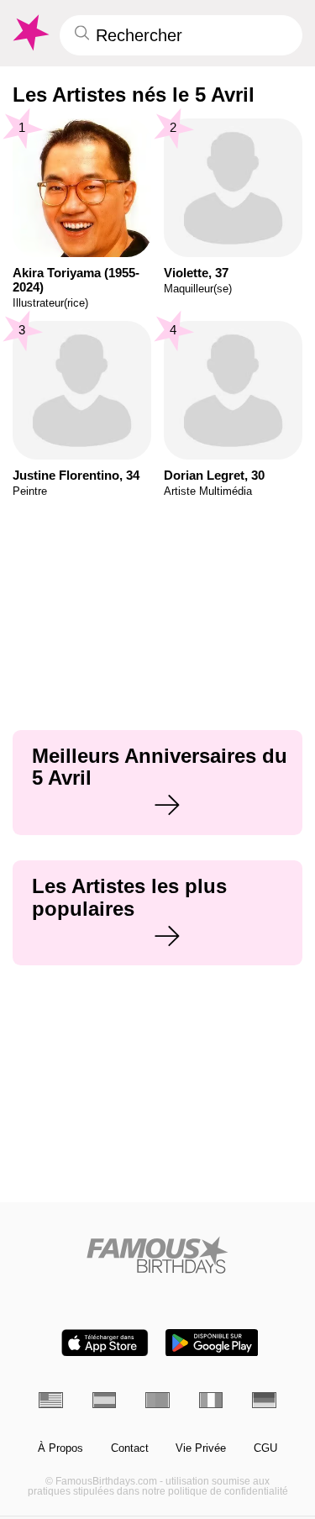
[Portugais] (157, 1400)
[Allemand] (264, 1400)
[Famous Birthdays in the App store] (105, 1343)
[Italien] (211, 1400)
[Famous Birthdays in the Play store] (211, 1343)
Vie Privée (201, 1448)
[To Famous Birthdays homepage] (29, 32)
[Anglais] (51, 1400)
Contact (130, 1448)
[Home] (157, 1255)
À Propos (60, 1448)
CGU (265, 1448)
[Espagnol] (104, 1400)
